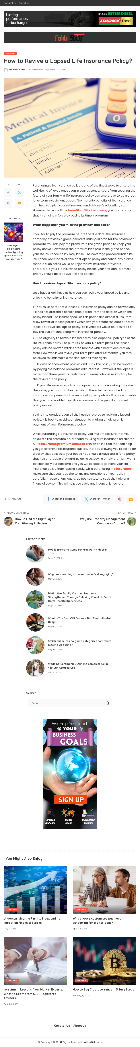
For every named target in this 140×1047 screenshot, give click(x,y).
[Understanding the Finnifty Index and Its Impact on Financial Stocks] (35, 890)
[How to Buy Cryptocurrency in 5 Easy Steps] (104, 961)
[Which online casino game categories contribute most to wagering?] (35, 645)
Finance (10, 53)
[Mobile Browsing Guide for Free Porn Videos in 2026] (35, 554)
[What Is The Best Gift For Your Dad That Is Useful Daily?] (35, 622)
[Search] (130, 37)
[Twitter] (19, 192)
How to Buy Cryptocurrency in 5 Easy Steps (103, 989)
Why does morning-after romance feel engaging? (81, 574)
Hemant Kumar (17, 69)
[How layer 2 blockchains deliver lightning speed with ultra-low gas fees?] (13, 232)
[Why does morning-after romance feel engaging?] (35, 577)
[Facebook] (8, 192)
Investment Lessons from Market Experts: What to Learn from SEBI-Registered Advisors (33, 994)
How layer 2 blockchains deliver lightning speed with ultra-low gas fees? (14, 252)
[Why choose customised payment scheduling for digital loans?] (104, 890)
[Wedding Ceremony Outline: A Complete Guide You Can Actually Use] (35, 668)
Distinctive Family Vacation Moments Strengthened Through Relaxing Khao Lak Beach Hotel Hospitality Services (80, 597)
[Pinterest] (8, 203)
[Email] (19, 203)
